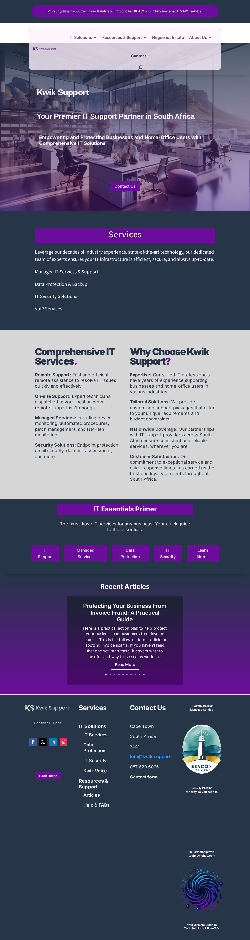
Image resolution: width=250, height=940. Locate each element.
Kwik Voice (95, 770)
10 (144, 674)
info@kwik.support (150, 756)
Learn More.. (203, 553)
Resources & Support (122, 37)
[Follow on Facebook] (33, 742)
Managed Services (85, 553)
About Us (198, 37)
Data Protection (130, 553)
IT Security (168, 553)
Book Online (48, 776)
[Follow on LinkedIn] (53, 742)
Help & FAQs (96, 804)
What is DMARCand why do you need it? (202, 790)
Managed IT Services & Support (66, 271)
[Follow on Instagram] (63, 742)
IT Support (45, 553)
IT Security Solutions (56, 296)
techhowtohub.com (202, 855)
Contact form (143, 776)
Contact (138, 55)
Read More (125, 664)
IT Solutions (81, 37)
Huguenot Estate (168, 37)
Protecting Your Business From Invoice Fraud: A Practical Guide (125, 613)
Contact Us (125, 186)
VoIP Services (48, 309)
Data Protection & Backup (61, 284)
